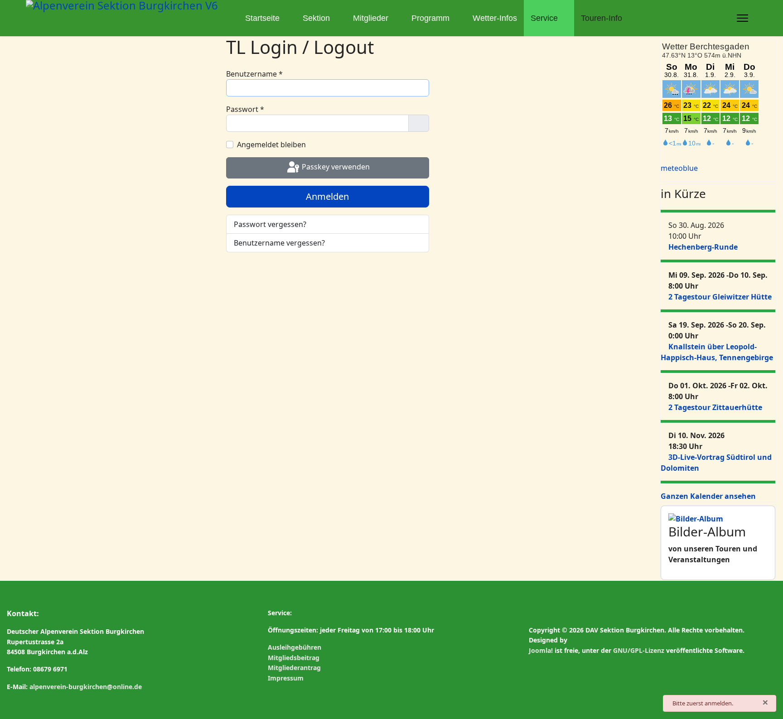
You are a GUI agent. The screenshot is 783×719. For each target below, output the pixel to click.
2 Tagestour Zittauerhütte (715, 407)
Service (544, 18)
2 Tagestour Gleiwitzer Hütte (720, 297)
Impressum (286, 678)
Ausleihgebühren (294, 647)
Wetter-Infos (495, 18)
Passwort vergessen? (270, 224)
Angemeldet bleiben (271, 145)
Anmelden (327, 196)
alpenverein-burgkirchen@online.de (85, 686)
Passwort (245, 109)
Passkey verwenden (335, 167)
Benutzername (254, 74)
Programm (430, 18)
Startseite (262, 18)
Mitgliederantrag (294, 667)
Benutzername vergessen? (279, 243)
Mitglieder (370, 18)
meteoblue (679, 168)
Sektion (316, 18)
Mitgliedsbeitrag (293, 657)
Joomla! (541, 650)
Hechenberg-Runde (703, 247)
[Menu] (742, 18)
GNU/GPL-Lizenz (638, 650)
